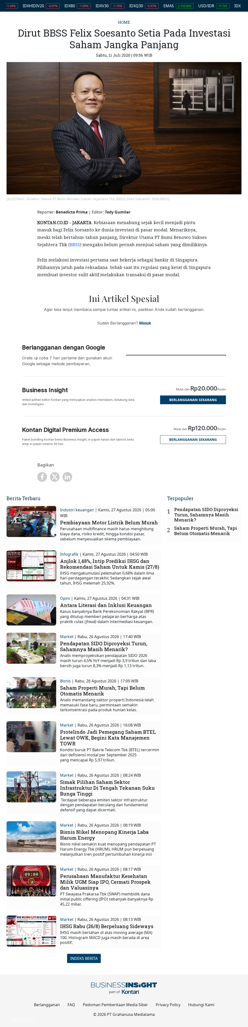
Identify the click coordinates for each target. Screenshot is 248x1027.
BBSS (75, 244)
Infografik (69, 554)
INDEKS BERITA (84, 958)
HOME (124, 22)
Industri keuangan (77, 510)
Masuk (145, 323)
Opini (65, 598)
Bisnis (65, 681)
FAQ (71, 1004)
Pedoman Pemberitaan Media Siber (115, 1004)
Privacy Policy (168, 1004)
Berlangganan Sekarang (193, 399)
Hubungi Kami (201, 1004)
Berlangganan (47, 1004)
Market (66, 636)
